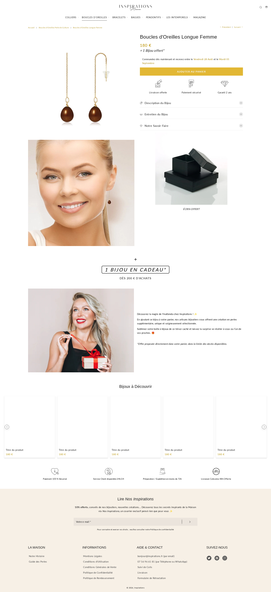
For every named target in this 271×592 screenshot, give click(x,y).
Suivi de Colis (145, 567)
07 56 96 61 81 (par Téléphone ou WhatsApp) (162, 561)
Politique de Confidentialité (98, 572)
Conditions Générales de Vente (99, 567)
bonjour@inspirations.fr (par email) (156, 556)
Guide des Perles (38, 561)
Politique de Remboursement (98, 578)
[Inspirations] (135, 7)
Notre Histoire (36, 556)
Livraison (142, 572)
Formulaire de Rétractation (152, 578)
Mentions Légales (92, 556)
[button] (7, 427)
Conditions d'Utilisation (96, 561)
